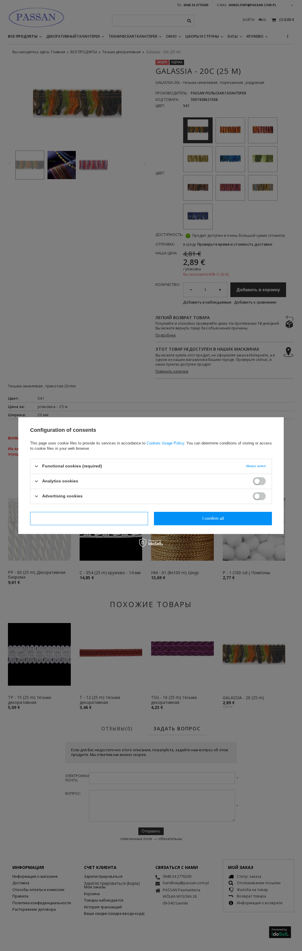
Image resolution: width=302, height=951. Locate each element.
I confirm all (213, 518)
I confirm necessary (89, 518)
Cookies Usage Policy (165, 443)
